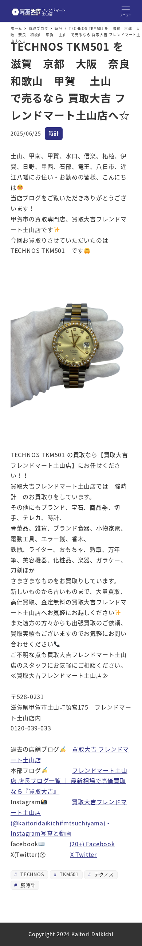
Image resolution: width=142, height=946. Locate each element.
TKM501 (68, 874)
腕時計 (27, 884)
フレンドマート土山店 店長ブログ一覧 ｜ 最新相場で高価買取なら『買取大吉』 (69, 781)
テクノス (103, 874)
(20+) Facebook (92, 843)
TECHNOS (31, 874)
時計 (53, 133)
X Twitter (83, 854)
